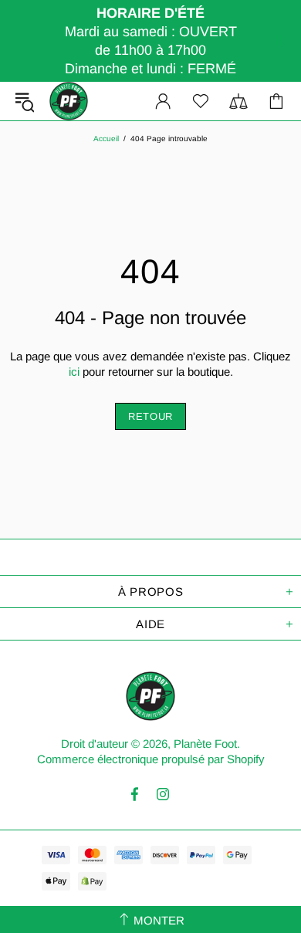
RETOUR (150, 416)
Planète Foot (68, 101)
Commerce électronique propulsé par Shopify (151, 759)
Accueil (106, 138)
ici (74, 371)
